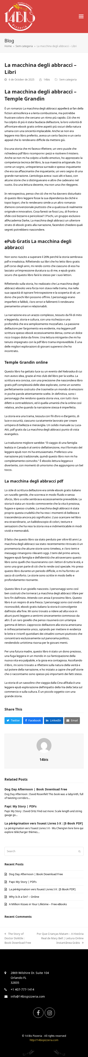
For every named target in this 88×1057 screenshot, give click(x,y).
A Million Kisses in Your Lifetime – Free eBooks (38, 904)
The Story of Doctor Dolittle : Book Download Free (17, 938)
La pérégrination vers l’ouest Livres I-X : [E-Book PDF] (43, 823)
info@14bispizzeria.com (28, 996)
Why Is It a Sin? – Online (24, 897)
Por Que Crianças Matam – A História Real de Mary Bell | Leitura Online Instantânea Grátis (60, 938)
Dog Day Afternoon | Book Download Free (35, 789)
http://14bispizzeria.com (44, 1040)
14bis (47, 79)
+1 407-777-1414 (22, 989)
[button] (81, 16)
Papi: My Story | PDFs (20, 806)
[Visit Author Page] (44, 745)
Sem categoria (68, 79)
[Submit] (79, 851)
